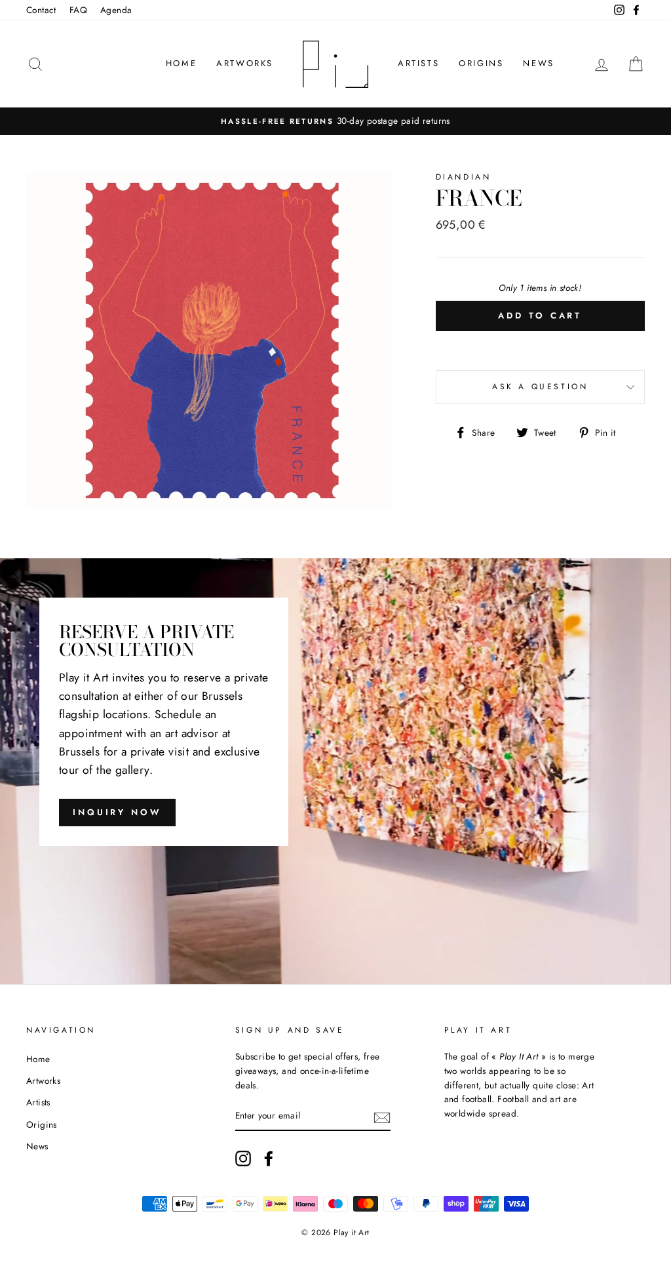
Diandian (463, 177)
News (538, 63)
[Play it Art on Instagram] (243, 1158)
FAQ (78, 9)
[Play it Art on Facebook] (269, 1158)
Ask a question (540, 387)
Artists (418, 63)
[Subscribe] (382, 1116)
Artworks (244, 63)
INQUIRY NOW (117, 812)
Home (181, 63)
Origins (481, 63)
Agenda (116, 9)
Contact (41, 9)
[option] (335, 121)
